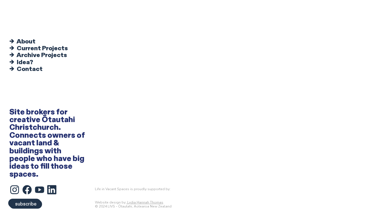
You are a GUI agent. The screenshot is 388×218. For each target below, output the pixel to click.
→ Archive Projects (38, 55)
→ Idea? (21, 62)
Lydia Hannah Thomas (144, 202)
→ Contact (26, 69)
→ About (22, 41)
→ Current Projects (38, 48)
